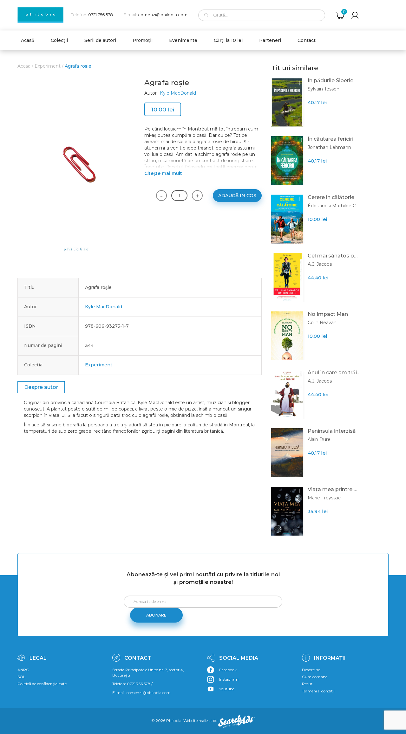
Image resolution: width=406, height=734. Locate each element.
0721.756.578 (100, 14)
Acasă (27, 40)
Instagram (229, 679)
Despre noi (311, 669)
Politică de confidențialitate (42, 683)
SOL (21, 676)
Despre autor (41, 387)
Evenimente (183, 40)
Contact (307, 40)
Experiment (48, 66)
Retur (307, 683)
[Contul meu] (354, 15)
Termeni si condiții (318, 691)
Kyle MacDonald (178, 93)
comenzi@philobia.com (162, 14)
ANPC (23, 669)
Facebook (228, 669)
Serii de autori (100, 40)
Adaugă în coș (237, 195)
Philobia (173, 720)
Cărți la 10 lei (228, 40)
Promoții (143, 40)
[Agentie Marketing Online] (236, 720)
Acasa (23, 66)
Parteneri (270, 40)
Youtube (226, 688)
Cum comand (315, 676)
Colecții (59, 40)
